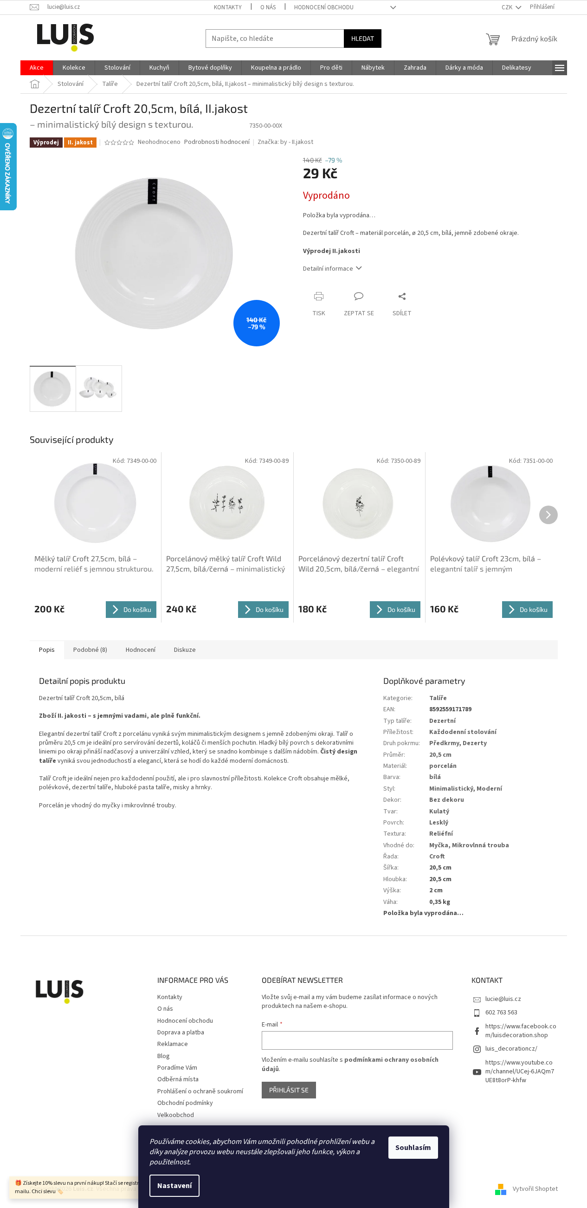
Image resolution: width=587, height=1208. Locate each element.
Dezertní (442, 721)
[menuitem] (36, 67)
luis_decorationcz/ (511, 1048)
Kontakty (228, 7)
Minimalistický (451, 788)
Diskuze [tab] (185, 650)
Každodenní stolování (463, 732)
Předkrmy (444, 743)
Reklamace (172, 1044)
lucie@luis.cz (503, 999)
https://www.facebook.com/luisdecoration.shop (520, 1031)
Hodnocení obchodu (324, 7)
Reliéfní (441, 833)
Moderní (489, 788)
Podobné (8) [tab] (90, 650)
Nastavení (174, 1186)
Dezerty (475, 743)
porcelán (443, 766)
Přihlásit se (289, 1090)
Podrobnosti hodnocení (217, 142)
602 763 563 (501, 1012)
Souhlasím (413, 1148)
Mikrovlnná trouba (480, 845)
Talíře (438, 698)
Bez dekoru (446, 800)
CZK (508, 7)
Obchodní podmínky (185, 1103)
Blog (163, 1056)
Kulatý (439, 811)
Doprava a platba (180, 1032)
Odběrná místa (178, 1079)
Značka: (285, 142)
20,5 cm (440, 755)
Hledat (362, 38)
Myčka (438, 845)
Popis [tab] (47, 650)
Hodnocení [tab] (140, 650)
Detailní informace (328, 268)
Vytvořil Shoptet (535, 1189)
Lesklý (438, 822)
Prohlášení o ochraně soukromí (200, 1091)
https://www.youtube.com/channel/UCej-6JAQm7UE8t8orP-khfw (519, 1071)
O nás (268, 7)
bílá (435, 777)
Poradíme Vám (177, 1067)
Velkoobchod (175, 1115)
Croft (437, 856)
